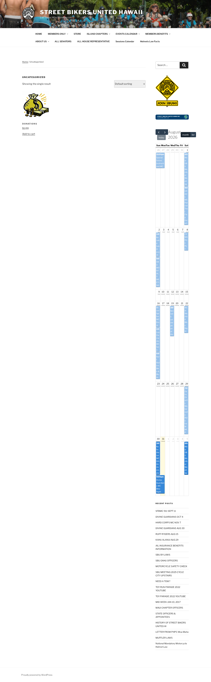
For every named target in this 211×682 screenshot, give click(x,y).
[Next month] (165, 132)
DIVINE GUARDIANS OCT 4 (169, 516)
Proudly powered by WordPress (36, 675)
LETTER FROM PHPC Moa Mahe (172, 632)
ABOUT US (41, 41)
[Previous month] (159, 132)
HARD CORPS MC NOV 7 (168, 522)
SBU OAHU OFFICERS (167, 560)
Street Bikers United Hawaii (91, 12)
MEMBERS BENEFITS (156, 34)
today (161, 137)
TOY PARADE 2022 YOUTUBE (171, 596)
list (193, 134)
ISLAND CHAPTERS (97, 34)
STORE (77, 34)
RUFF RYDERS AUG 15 (167, 534)
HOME (38, 34)
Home (25, 62)
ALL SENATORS (63, 41)
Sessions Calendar (125, 41)
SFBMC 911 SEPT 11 (166, 511)
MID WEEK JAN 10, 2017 (168, 602)
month (185, 134)
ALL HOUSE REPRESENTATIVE (93, 41)
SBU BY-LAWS (163, 554)
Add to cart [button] (28, 133)
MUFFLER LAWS (164, 637)
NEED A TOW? (163, 581)
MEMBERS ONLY (57, 34)
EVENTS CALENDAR (126, 34)
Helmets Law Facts (150, 41)
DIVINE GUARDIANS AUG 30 (170, 528)
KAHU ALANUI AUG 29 (167, 539)
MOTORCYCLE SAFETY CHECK (171, 566)
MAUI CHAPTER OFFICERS (169, 607)
